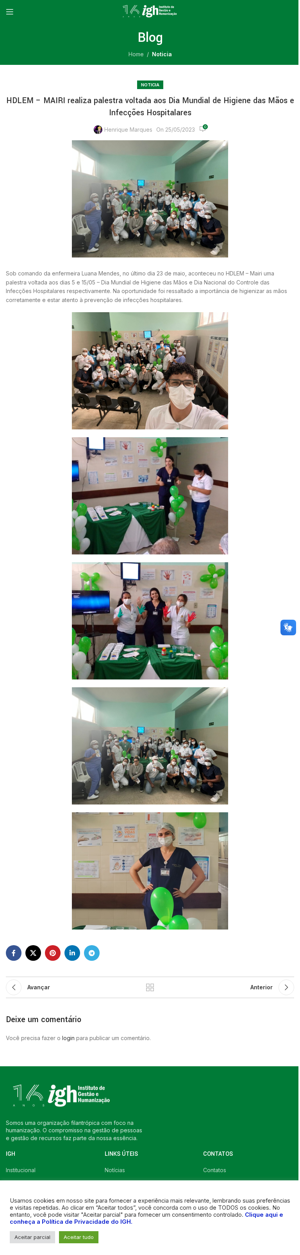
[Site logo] (150, 11)
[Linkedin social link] (72, 953)
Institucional (21, 1170)
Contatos (214, 1170)
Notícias (115, 1170)
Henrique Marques (128, 129)
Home (136, 54)
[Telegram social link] (92, 953)
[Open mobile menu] (10, 12)
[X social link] (33, 953)
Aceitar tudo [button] (79, 1237)
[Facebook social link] (13, 953)
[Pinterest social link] (53, 953)
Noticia (162, 54)
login (68, 1038)
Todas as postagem (150, 987)
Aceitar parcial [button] (32, 1237)
